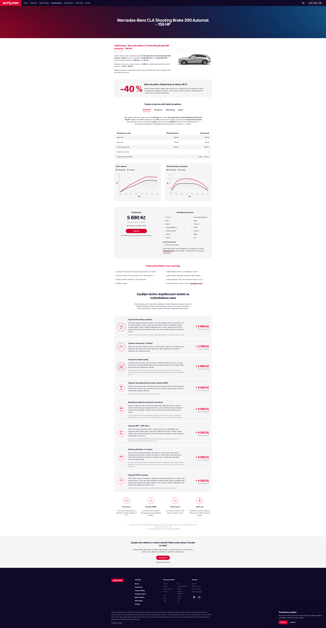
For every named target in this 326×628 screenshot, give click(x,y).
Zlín (178, 601)
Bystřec (165, 586)
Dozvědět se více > (196, 283)
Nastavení (292, 622)
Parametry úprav (56, 3)
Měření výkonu (68, 3)
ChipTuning (33, 3)
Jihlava (179, 589)
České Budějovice (182, 586)
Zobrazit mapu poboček (163, 562)
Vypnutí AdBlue (44, 3)
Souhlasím (283, 622)
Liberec (165, 591)
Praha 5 (165, 584)
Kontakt (87, 3)
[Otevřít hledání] (303, 3)
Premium (158, 109)
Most (164, 596)
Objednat (136, 231)
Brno (178, 584)
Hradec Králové (167, 589)
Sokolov (179, 598)
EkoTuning (170, 109)
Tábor (165, 601)
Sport (180, 109)
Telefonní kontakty (197, 591)
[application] (137, 184)
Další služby (79, 3)
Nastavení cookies (116, 623)
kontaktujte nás (168, 251)
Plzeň (164, 598)
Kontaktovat (163, 558)
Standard (147, 109)
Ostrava (179, 596)
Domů (26, 3)
